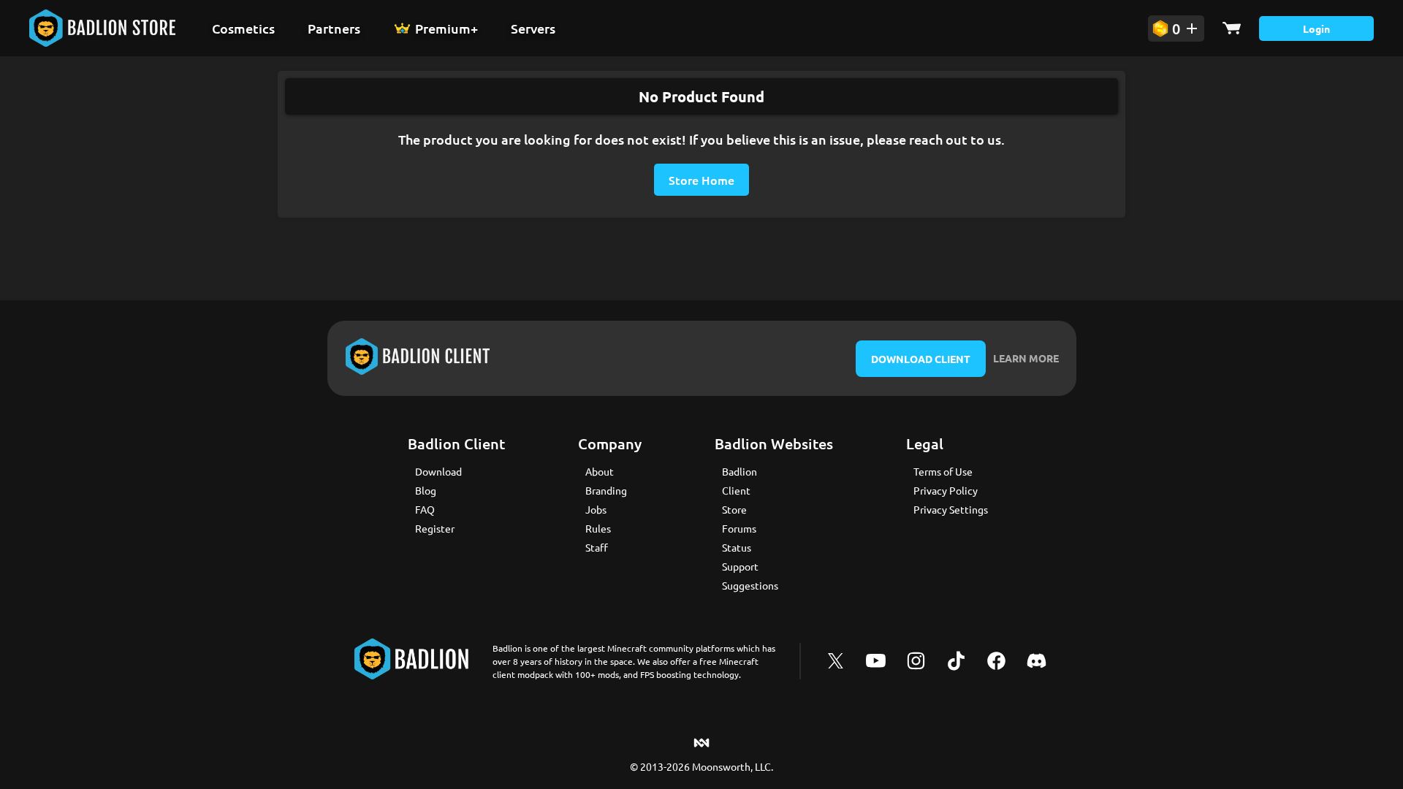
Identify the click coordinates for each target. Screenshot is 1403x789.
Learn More (1026, 358)
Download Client (920, 358)
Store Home (701, 180)
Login (1316, 28)
